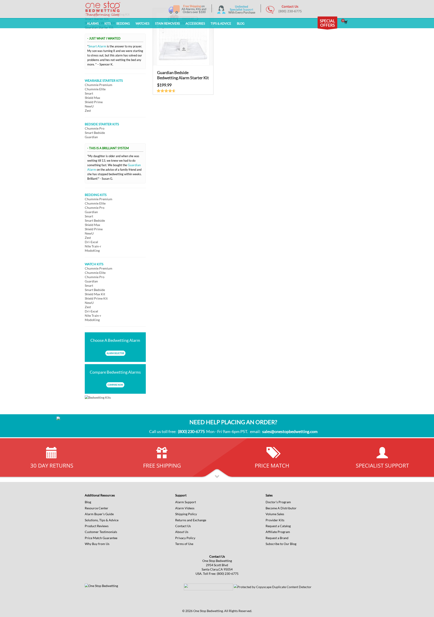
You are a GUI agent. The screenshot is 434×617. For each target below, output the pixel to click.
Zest (88, 110)
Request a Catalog (278, 526)
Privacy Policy (185, 538)
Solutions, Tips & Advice (101, 520)
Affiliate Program (278, 532)
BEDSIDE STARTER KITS (102, 124)
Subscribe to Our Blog (281, 544)
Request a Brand (277, 538)
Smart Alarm (97, 46)
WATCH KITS (94, 264)
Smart (89, 93)
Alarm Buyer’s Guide (99, 514)
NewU (89, 106)
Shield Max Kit (95, 294)
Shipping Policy (186, 514)
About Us (181, 532)
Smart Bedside (95, 133)
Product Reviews (96, 526)
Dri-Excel (91, 242)
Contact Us (183, 526)
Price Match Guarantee (101, 538)
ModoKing (92, 250)
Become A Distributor (281, 508)
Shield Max (92, 98)
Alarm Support (185, 502)
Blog (88, 502)
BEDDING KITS (95, 195)
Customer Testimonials (101, 532)
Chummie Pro (94, 128)
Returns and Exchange (190, 520)
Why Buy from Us (97, 544)
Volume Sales (275, 514)
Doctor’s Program (278, 502)
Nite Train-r (93, 246)
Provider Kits (275, 520)
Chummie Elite (95, 89)
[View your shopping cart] (345, 22)
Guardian (91, 137)
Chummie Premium (98, 85)
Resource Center (96, 508)
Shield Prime (94, 102)
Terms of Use (184, 544)
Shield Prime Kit (96, 298)
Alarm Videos (184, 508)
